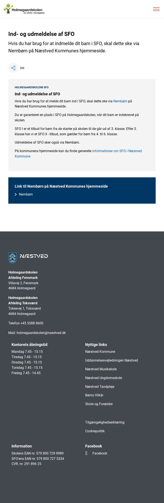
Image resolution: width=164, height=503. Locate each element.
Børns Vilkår (94, 395)
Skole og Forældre (99, 404)
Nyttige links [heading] (96, 344)
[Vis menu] (156, 8)
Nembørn (120, 101)
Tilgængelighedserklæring (104, 422)
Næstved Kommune (100, 352)
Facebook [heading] (93, 446)
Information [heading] (22, 446)
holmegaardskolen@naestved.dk (41, 333)
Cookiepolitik (95, 431)
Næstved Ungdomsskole (103, 378)
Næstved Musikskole (101, 369)
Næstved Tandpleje (99, 387)
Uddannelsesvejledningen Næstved (111, 360)
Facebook (99, 453)
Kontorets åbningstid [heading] (29, 344)
